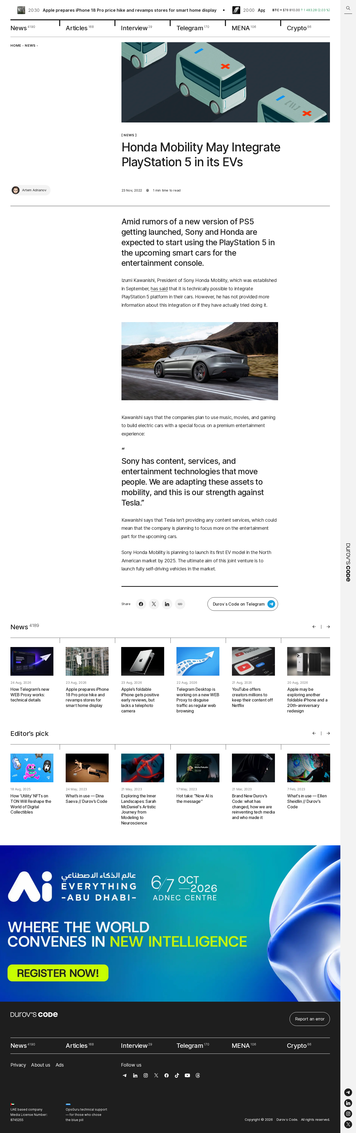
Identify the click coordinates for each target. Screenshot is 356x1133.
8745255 (16, 1120)
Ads (60, 1065)
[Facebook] (141, 604)
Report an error (309, 1018)
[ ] (129, 135)
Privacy (18, 1065)
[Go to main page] (348, 566)
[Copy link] (180, 604)
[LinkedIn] (348, 1103)
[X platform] (348, 1124)
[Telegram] (348, 1092)
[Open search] (348, 8)
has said (159, 288)
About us (40, 1065)
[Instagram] (348, 1114)
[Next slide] (328, 626)
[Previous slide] (314, 626)
